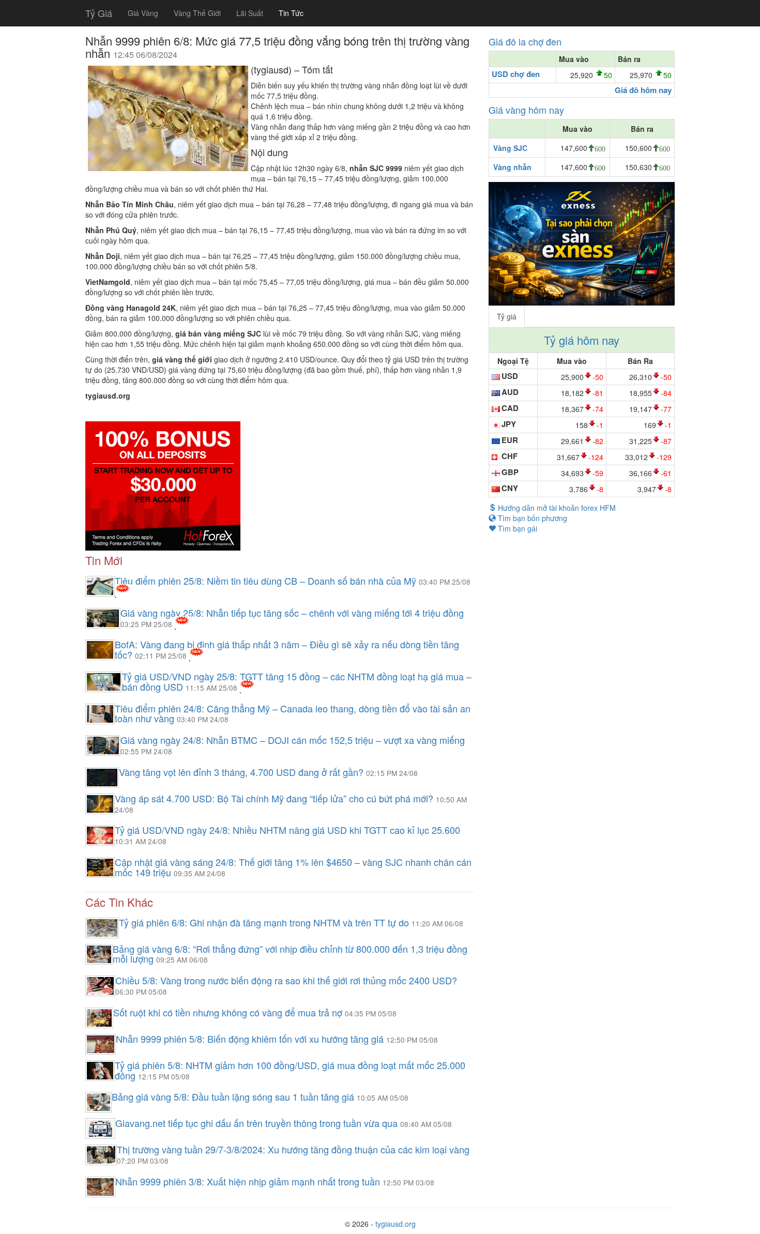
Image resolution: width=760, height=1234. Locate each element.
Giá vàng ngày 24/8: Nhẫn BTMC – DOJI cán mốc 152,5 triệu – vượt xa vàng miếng (292, 740)
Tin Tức (291, 13)
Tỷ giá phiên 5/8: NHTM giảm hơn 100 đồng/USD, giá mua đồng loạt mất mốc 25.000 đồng (290, 1070)
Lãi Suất (249, 13)
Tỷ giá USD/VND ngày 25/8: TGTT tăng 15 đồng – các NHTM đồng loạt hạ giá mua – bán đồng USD (297, 681)
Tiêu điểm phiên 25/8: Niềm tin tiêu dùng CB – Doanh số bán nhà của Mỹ (267, 580)
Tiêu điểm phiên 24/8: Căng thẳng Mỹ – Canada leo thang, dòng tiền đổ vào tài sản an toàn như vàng (292, 713)
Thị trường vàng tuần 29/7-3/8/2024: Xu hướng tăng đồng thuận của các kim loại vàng (293, 1149)
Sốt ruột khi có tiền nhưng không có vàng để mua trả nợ (229, 1012)
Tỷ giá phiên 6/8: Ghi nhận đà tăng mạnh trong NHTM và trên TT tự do (265, 922)
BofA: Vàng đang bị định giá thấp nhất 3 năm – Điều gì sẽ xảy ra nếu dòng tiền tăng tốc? (287, 649)
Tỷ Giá (98, 13)
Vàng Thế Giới (197, 13)
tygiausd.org (395, 1223)
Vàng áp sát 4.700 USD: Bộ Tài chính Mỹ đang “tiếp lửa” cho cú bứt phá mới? (275, 798)
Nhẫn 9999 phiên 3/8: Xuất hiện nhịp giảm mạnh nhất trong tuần (249, 1181)
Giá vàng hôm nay (526, 109)
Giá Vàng (143, 13)
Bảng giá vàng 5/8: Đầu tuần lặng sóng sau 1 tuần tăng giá (234, 1096)
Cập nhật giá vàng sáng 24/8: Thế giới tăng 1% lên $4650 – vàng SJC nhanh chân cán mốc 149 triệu (293, 867)
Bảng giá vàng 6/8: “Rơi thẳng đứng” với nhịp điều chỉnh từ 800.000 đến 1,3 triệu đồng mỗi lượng (290, 954)
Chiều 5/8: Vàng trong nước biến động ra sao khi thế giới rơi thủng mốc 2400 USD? (286, 980)
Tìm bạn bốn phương (531, 518)
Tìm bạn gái (516, 528)
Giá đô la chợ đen (525, 41)
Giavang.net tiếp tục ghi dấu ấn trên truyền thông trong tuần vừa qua (257, 1123)
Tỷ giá (506, 316)
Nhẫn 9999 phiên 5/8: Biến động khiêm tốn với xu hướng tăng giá (251, 1038)
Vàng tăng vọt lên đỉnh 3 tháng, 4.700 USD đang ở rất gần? (242, 772)
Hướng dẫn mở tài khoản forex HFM (556, 507)
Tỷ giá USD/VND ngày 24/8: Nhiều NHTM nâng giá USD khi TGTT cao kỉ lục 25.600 (287, 829)
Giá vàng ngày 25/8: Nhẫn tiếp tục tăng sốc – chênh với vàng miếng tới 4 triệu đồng (292, 612)
